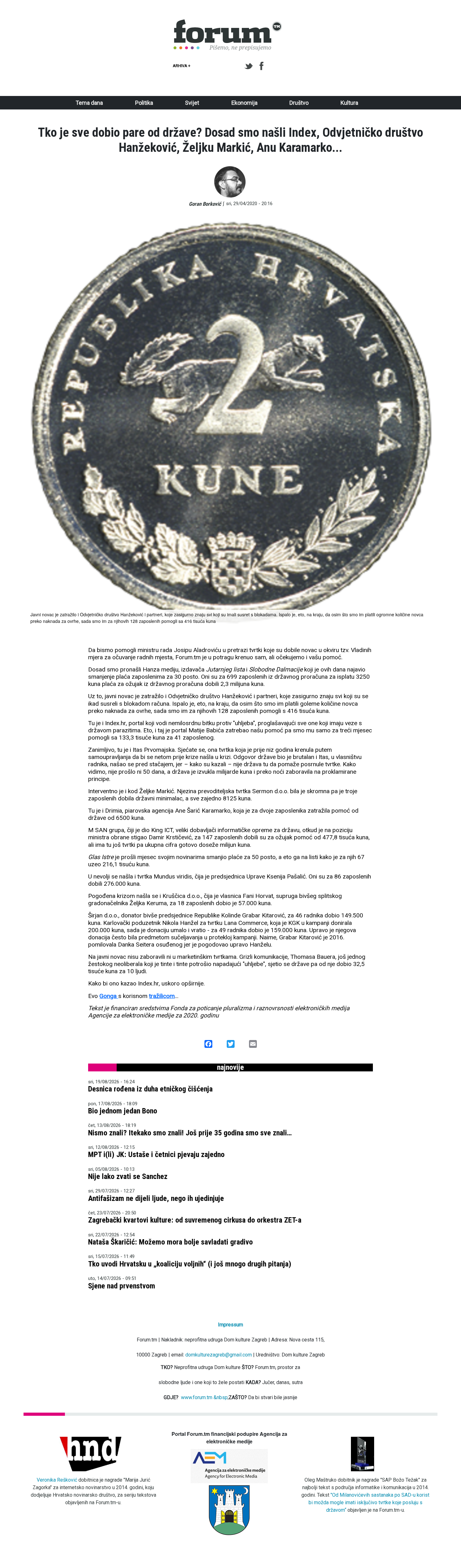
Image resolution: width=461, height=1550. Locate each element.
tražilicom (162, 996)
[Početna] (228, 23)
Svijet (192, 102)
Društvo (299, 102)
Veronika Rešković (57, 1480)
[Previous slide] (37, 423)
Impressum (230, 1325)
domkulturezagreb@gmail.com (218, 1355)
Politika (144, 102)
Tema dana (89, 102)
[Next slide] (424, 423)
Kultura (349, 102)
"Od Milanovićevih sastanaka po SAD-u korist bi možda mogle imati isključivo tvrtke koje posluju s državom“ (369, 1502)
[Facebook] (262, 66)
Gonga (108, 996)
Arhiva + (181, 65)
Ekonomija (244, 102)
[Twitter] (249, 66)
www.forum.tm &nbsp (204, 1397)
